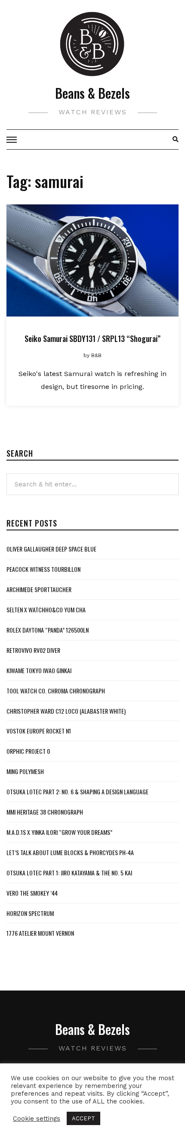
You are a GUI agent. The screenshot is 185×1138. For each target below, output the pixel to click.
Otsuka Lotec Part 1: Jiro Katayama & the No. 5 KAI (69, 872)
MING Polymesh (25, 771)
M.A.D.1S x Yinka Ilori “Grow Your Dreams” (59, 832)
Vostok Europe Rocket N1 (38, 730)
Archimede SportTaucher (38, 589)
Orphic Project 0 (28, 751)
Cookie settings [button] (36, 1118)
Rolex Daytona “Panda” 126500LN (47, 629)
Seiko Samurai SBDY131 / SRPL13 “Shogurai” (92, 338)
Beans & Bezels (92, 93)
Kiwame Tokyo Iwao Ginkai (38, 670)
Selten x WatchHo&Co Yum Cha (46, 609)
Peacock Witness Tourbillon (43, 569)
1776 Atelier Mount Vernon (40, 932)
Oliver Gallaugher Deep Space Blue (51, 548)
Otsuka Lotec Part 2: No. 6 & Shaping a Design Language (77, 791)
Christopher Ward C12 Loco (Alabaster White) (66, 710)
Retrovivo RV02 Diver (33, 650)
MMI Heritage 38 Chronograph (44, 811)
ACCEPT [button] (83, 1118)
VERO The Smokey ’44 (32, 892)
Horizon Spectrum (30, 913)
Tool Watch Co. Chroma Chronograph (55, 690)
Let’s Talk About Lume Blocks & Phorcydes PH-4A (70, 852)
